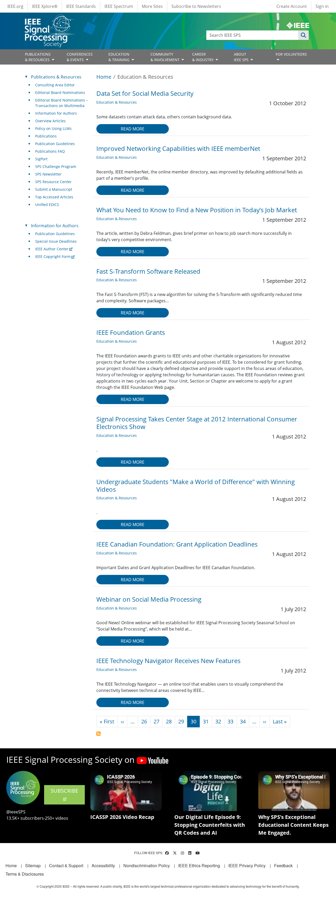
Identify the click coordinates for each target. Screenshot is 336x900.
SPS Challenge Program (55, 166)
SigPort (41, 158)
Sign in (322, 6)
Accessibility (103, 865)
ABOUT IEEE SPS (242, 57)
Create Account (291, 6)
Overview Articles (50, 120)
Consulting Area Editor (55, 84)
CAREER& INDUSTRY (203, 57)
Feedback (283, 865)
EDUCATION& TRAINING (119, 57)
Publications (46, 136)
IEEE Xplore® (44, 6)
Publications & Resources (56, 77)
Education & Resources (116, 102)
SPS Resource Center (53, 181)
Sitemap (33, 865)
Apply (303, 35)
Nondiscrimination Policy (146, 865)
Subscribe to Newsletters (196, 6)
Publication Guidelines (55, 143)
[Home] (49, 19)
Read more (132, 129)
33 (230, 721)
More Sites (152, 6)
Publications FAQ (50, 151)
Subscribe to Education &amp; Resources (98, 734)
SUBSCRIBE (64, 790)
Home (103, 76)
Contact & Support (66, 865)
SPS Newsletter (48, 174)
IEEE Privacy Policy (247, 865)
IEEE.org (15, 6)
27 (156, 721)
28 (169, 721)
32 (218, 721)
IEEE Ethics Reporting (199, 865)
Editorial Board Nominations (60, 92)
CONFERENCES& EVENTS (80, 57)
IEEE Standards (81, 6)
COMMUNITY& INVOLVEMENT (165, 57)
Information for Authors (56, 113)
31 (206, 721)
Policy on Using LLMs (53, 128)
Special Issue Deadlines (56, 241)
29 (181, 721)
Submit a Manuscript (53, 189)
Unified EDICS (47, 204)
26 (144, 721)
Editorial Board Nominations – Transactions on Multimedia (61, 103)
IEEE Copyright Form (53, 256)
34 (243, 721)
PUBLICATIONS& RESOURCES (38, 57)
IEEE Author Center (52, 248)
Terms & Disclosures (25, 874)
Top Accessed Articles (54, 196)
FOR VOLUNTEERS (291, 54)
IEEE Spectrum (118, 6)
